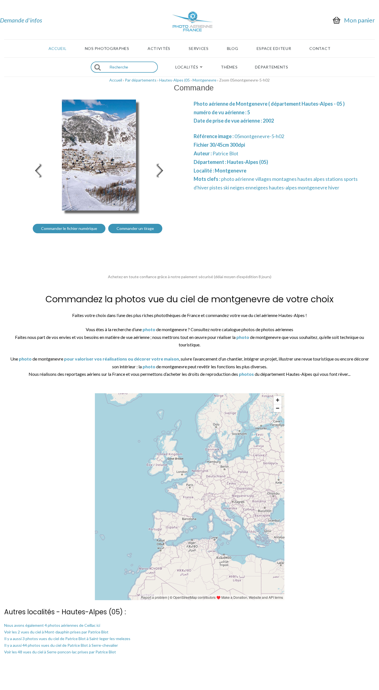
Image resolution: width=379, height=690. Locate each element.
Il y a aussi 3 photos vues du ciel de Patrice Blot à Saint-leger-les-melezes (67, 638)
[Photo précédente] (36, 170)
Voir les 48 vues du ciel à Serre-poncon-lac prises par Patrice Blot (60, 652)
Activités (159, 48)
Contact (319, 48)
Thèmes (229, 67)
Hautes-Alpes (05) (247, 162)
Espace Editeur (274, 48)
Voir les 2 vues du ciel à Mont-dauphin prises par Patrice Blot (56, 632)
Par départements (140, 80)
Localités (186, 67)
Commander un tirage (135, 228)
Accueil (58, 48)
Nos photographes (107, 48)
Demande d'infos (21, 20)
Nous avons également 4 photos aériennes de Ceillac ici (52, 625)
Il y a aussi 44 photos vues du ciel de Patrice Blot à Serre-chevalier (61, 645)
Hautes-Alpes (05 (174, 80)
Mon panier (359, 20)
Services (199, 48)
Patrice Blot (225, 153)
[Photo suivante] (162, 170)
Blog (232, 48)
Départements (271, 67)
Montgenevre (204, 80)
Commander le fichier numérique (69, 228)
